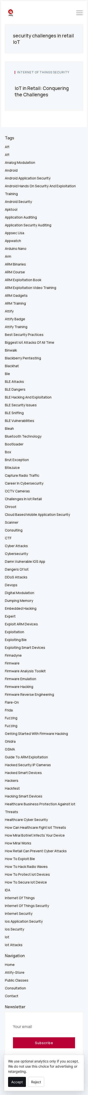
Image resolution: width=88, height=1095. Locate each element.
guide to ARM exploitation (26, 757)
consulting (13, 530)
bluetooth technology (23, 436)
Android (11, 170)
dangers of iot (17, 569)
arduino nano (15, 248)
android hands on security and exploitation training (40, 190)
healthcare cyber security (26, 819)
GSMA (10, 749)
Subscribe (44, 1042)
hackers (11, 780)
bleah (9, 428)
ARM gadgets (16, 295)
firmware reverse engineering (29, 694)
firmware (12, 663)
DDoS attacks (16, 577)
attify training (16, 326)
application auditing (21, 217)
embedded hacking (20, 608)
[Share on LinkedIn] (66, 80)
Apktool (11, 209)
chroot (10, 506)
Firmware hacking (19, 686)
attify (9, 311)
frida (9, 710)
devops (11, 585)
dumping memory (19, 600)
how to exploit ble (20, 858)
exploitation (14, 632)
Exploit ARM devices (21, 624)
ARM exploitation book (23, 279)
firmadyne (13, 655)
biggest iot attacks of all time (29, 342)
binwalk (11, 350)
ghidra (10, 741)
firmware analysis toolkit (25, 671)
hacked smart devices (23, 772)
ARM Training (15, 303)
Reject (36, 1082)
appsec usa (14, 233)
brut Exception (17, 459)
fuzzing (11, 718)
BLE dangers (15, 389)
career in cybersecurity (24, 483)
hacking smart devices (23, 796)
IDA (7, 890)
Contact (11, 996)
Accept (17, 1082)
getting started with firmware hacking (36, 733)
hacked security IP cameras (28, 765)
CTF (8, 538)
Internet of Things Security (43, 72)
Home (10, 964)
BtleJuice (12, 467)
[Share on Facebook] (61, 80)
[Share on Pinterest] (71, 80)
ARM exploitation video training (30, 287)
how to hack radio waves (26, 866)
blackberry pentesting (23, 358)
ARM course (15, 272)
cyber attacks (16, 545)
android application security (28, 178)
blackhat (12, 366)
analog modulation (20, 162)
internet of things (20, 898)
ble (7, 373)
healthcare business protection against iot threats (40, 808)
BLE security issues (21, 405)
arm (8, 256)
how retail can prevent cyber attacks (36, 851)
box (8, 452)
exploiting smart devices (25, 647)
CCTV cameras (17, 491)
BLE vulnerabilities (19, 420)
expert (10, 616)
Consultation (15, 988)
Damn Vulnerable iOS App (25, 561)
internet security (19, 913)
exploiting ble (16, 639)
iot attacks (13, 944)
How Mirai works (18, 843)
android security (18, 201)
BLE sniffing (14, 412)
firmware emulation (20, 678)
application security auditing (28, 225)
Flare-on (12, 702)
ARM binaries (15, 264)
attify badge (15, 319)
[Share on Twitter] (55, 80)
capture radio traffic (22, 475)
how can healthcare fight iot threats (35, 827)
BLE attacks (14, 381)
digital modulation (19, 592)
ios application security (24, 921)
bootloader (14, 444)
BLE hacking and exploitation (28, 397)
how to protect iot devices (27, 874)
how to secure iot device (26, 882)
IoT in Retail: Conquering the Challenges (42, 91)
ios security (14, 929)
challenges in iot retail (23, 499)
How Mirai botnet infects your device (35, 835)
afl (7, 146)
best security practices (24, 334)
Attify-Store (14, 972)
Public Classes (16, 980)
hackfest (12, 788)
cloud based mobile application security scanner (37, 518)
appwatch (13, 240)
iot (7, 937)
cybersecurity (16, 553)
